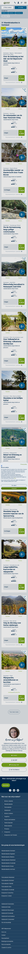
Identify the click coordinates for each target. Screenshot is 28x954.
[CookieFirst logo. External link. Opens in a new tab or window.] (1, 465)
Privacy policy (24, 464)
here (15, 478)
